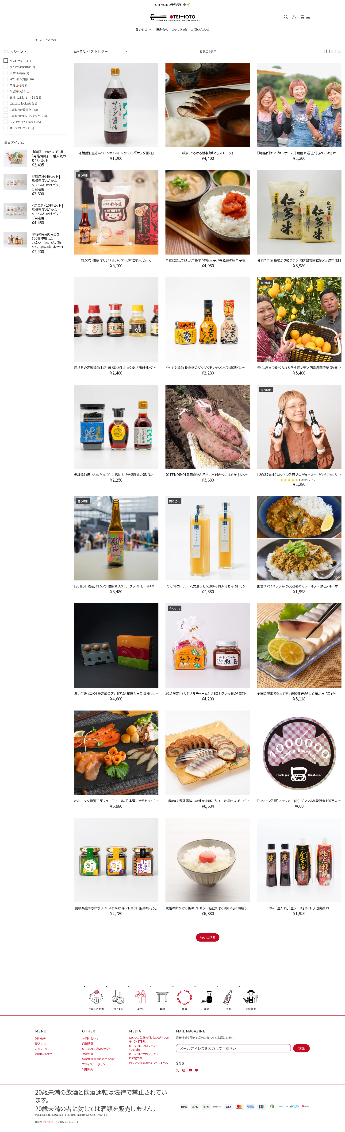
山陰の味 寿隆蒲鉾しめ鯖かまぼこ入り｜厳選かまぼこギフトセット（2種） (207, 801)
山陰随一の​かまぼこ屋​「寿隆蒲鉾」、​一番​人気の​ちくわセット (49, 156)
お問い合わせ (43, 1054)
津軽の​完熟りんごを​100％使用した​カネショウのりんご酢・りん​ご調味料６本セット (48, 240)
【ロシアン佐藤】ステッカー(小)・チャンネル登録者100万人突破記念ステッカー (299, 801)
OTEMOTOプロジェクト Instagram (143, 1056)
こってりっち (42, 1049)
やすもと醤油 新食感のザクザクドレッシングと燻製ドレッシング (207, 367)
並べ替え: (80, 51)
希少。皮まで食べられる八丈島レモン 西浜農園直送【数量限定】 (299, 367)
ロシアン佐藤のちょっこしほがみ (148, 1063)
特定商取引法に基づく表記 (98, 1059)
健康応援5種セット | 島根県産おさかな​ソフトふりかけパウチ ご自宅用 (46, 182)
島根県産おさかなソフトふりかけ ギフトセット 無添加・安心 (116, 908)
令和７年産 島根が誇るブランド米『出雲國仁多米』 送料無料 (299, 260)
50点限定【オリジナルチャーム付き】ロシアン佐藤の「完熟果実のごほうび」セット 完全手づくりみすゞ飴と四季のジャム (207, 693)
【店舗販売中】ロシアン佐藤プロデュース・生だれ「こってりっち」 (299, 474)
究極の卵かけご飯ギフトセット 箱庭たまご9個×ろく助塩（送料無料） (207, 908)
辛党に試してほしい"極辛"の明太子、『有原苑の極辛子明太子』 (207, 260)
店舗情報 (87, 1043)
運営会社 (87, 1054)
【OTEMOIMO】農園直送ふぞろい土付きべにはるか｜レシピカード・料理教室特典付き (207, 474)
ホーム (38, 39)
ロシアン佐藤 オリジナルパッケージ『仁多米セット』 (116, 260)
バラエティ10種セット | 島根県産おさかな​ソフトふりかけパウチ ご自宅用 (47, 211)
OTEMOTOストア (172, 16)
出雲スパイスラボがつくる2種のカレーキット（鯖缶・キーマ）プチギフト (299, 586)
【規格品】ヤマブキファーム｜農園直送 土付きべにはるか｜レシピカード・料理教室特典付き (299, 153)
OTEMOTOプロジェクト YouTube (143, 1047)
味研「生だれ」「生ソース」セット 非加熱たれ (299, 908)
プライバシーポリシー (95, 1064)
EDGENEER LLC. (50, 1122)
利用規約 (87, 1069)
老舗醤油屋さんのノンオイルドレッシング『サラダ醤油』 (116, 153)
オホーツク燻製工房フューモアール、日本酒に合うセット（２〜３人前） (116, 801)
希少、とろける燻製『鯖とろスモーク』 (207, 153)
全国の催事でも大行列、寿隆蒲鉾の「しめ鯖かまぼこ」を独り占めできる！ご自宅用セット (299, 693)
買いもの (40, 1038)
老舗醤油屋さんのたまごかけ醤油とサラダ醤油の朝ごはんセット (116, 474)
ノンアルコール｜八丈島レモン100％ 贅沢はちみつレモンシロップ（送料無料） (207, 586)
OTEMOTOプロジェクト (96, 1049)
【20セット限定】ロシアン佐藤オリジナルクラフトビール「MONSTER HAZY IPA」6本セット (116, 586)
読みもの (40, 1043)
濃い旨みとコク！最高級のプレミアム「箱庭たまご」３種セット (116, 693)
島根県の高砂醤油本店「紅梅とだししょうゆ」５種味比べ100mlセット (116, 367)
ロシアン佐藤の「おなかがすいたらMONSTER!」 (149, 1039)
